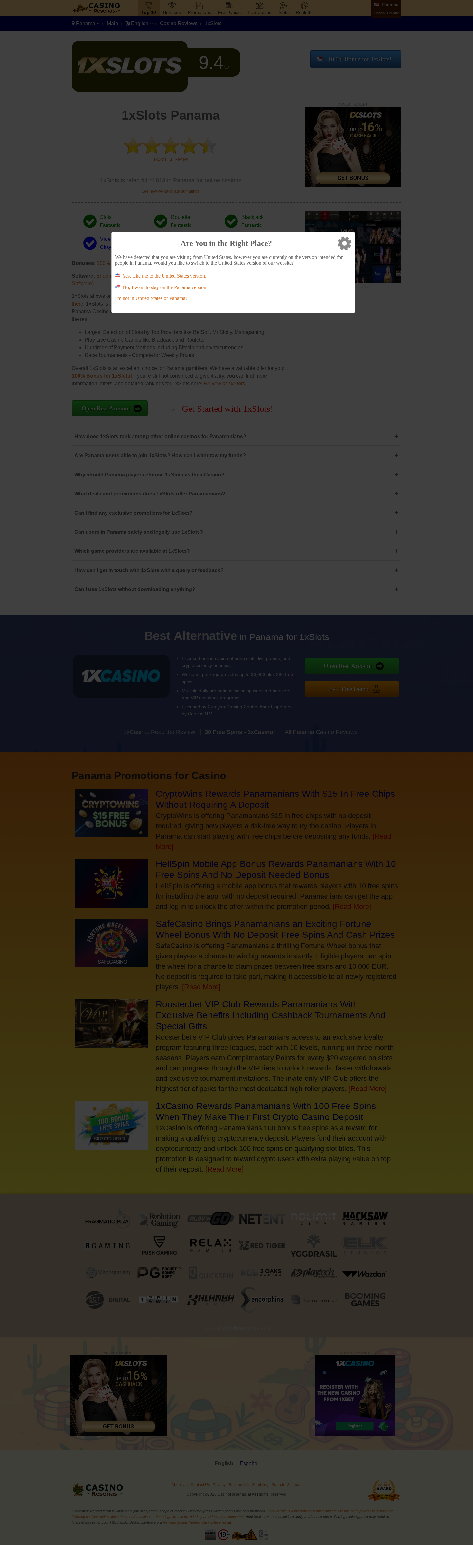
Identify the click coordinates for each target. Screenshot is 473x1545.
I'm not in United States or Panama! (151, 298)
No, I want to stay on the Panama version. (165, 287)
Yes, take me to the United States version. (164, 275)
